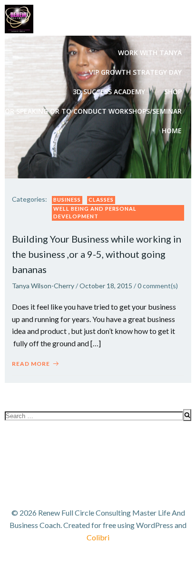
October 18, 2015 (105, 286)
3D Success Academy (109, 91)
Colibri (98, 537)
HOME (172, 130)
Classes (101, 199)
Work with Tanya (150, 52)
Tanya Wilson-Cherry (43, 286)
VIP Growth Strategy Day (135, 72)
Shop (173, 91)
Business (67, 199)
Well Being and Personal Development (95, 212)
